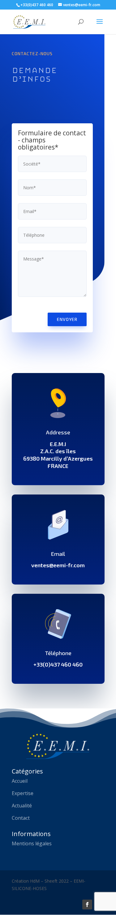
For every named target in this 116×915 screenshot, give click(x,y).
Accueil (20, 781)
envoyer (67, 319)
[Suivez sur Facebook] (87, 904)
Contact (21, 817)
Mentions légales (32, 843)
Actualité (22, 805)
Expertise (22, 793)
